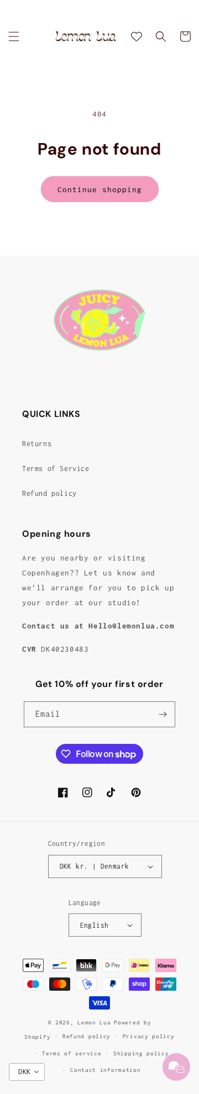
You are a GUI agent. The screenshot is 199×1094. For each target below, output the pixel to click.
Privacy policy (149, 1036)
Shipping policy (141, 1053)
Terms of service (71, 1053)
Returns (36, 444)
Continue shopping (99, 189)
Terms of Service (56, 468)
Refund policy (49, 493)
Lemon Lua (94, 1022)
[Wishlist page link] (136, 36)
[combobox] (27, 1072)
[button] (14, 36)
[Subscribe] (162, 714)
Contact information (105, 1070)
